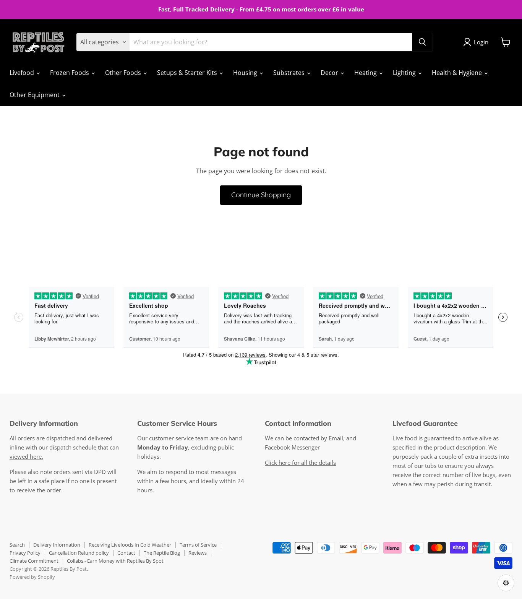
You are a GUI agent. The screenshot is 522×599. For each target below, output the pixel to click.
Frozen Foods (70, 72)
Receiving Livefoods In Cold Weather (130, 544)
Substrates (289, 72)
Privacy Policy (25, 552)
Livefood (23, 72)
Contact (126, 552)
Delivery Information (56, 544)
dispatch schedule (72, 447)
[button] (477, 42)
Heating (366, 72)
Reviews (197, 552)
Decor (330, 72)
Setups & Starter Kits (188, 72)
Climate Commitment (34, 560)
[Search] (422, 42)
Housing (246, 72)
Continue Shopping (261, 194)
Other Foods (124, 72)
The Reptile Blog (162, 552)
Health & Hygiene (457, 72)
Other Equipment (35, 95)
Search (17, 544)
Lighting (405, 72)
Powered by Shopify (32, 576)
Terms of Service (198, 544)
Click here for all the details (300, 462)
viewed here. (26, 456)
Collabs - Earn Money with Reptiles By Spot (115, 560)
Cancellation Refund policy (79, 552)
